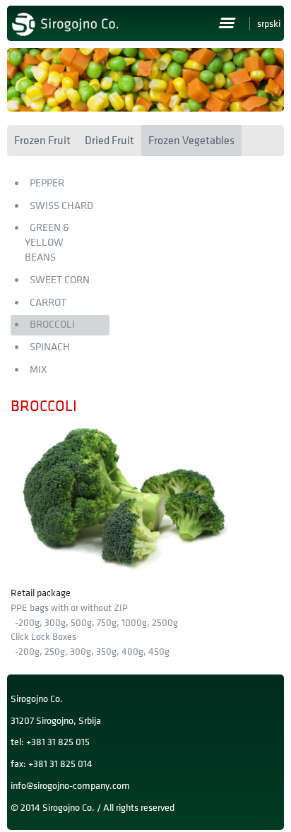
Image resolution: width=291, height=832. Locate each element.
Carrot (48, 302)
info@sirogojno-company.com (70, 785)
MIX (38, 369)
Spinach (50, 347)
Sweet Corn (60, 280)
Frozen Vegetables (191, 140)
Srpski (268, 23)
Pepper (47, 183)
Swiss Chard (61, 206)
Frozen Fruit (42, 140)
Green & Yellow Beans (47, 242)
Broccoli (52, 324)
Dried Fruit (109, 140)
